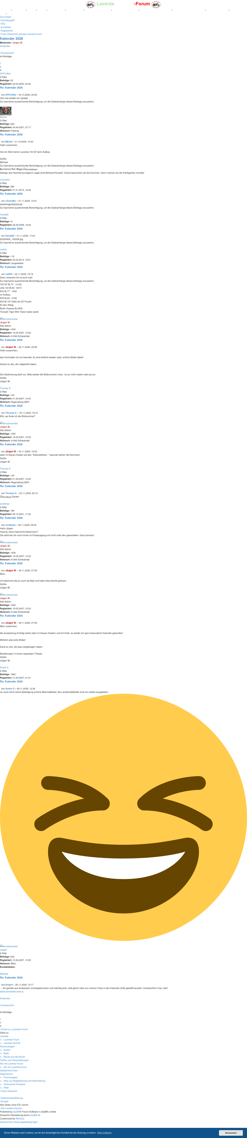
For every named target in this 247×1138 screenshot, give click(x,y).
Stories (32, 10)
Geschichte (19, 10)
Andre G (4, 667)
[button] (0, 59)
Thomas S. (5, 388)
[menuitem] (2, 23)
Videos (42, 10)
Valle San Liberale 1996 (98, 10)
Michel (3, 117)
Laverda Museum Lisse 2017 (189, 10)
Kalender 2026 (11, 38)
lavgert (3, 949)
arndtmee (5, 503)
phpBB (16, 1111)
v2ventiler (5, 179)
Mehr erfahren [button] (104, 1133)
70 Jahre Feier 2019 (217, 10)
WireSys (20, 1118)
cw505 (3, 249)
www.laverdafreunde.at (11, 991)
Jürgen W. (17, 42)
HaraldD (4, 214)
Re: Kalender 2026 (11, 87)
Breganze (5, 10)
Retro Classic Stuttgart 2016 (156, 10)
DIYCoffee (5, 73)
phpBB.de (35, 1115)
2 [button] (0, 66)
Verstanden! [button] (231, 1133)
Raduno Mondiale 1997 (125, 10)
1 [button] (0, 63)
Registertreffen (56, 10)
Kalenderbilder (75, 10)
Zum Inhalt (5, 16)
